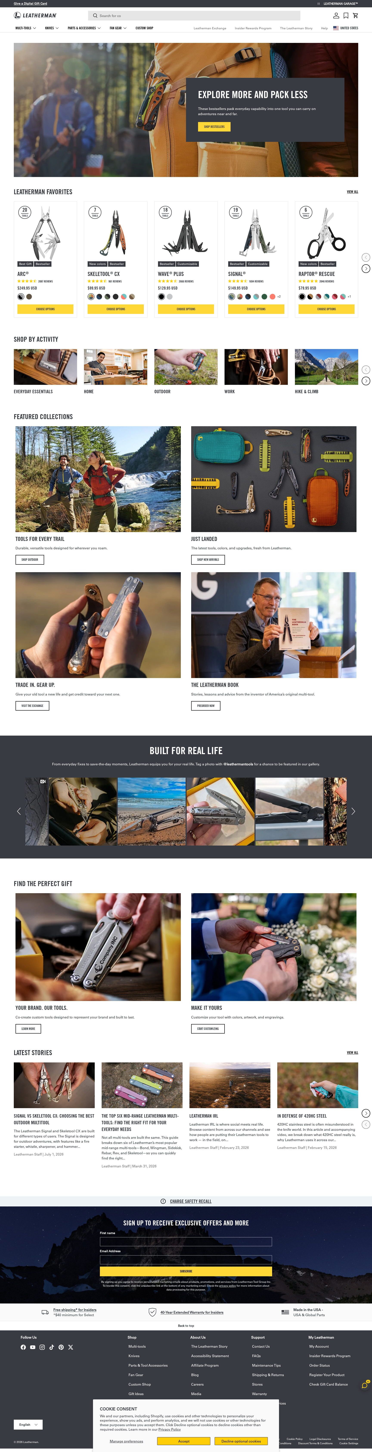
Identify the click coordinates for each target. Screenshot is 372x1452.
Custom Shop (144, 28)
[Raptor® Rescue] (327, 233)
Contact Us (261, 1346)
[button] (355, 15)
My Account (319, 1346)
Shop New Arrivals (208, 559)
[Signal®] (256, 233)
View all (352, 192)
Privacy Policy (169, 1429)
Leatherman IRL (203, 1116)
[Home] (115, 367)
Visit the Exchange (32, 706)
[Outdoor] (186, 367)
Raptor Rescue (317, 274)
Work (230, 391)
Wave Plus (171, 274)
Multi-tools (23, 28)
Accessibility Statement (210, 1355)
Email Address (110, 1251)
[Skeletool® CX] (116, 233)
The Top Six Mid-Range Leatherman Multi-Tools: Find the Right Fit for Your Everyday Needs (140, 1122)
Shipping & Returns (268, 1374)
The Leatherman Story (296, 28)
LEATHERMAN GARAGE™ (341, 3)
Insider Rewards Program (253, 28)
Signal (237, 274)
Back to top (186, 1326)
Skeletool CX (104, 274)
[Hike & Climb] (326, 367)
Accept (183, 1441)
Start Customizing (208, 1029)
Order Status (319, 1365)
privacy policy (227, 1285)
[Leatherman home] (35, 15)
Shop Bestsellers (214, 126)
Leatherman (30, 1442)
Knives (49, 28)
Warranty (259, 1393)
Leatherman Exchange (210, 28)
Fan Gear (116, 28)
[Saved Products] (346, 15)
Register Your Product (326, 1374)
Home (89, 391)
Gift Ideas (136, 1393)
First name (107, 1233)
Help (324, 28)
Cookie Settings (348, 1443)
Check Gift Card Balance (328, 1384)
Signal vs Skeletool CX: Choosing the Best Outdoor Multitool (54, 1119)
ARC (23, 274)
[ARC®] (45, 233)
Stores (257, 1384)
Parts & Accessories (82, 28)
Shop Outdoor (30, 559)
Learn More (28, 1029)
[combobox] (194, 15)
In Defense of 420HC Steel (302, 1116)
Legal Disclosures (320, 1439)
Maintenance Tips (266, 1365)
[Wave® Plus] (186, 233)
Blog (195, 1374)
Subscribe (186, 1271)
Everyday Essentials (33, 391)
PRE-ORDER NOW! (61, 3)
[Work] (256, 367)
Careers (197, 1384)
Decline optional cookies (241, 1441)
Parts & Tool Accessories (148, 1365)
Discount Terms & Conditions (315, 1443)
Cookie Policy (295, 1439)
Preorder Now (205, 706)
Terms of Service (348, 1439)
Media (196, 1393)
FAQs (256, 1355)
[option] (21, 297)
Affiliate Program (205, 1365)
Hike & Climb (306, 391)
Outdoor (162, 391)
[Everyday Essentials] (45, 367)
